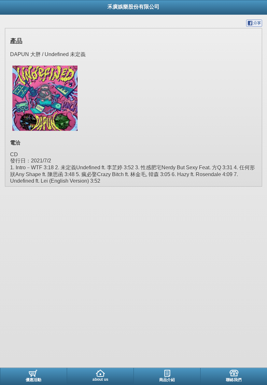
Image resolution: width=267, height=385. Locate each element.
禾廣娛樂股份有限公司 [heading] (133, 6)
